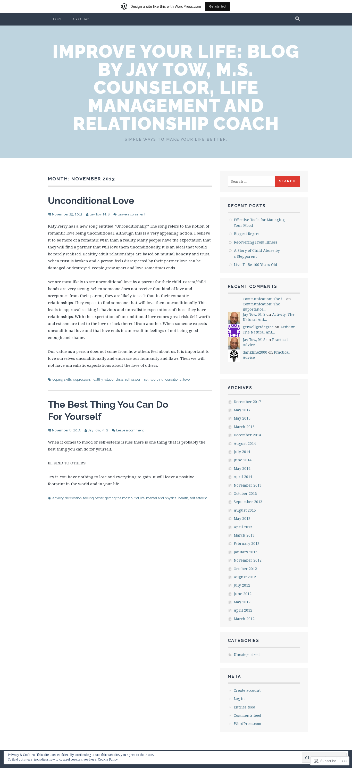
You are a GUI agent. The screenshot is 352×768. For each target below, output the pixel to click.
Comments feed (247, 715)
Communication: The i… (264, 298)
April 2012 (243, 610)
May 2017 (242, 409)
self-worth (152, 379)
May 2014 (242, 468)
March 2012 (244, 618)
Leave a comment (131, 214)
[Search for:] (251, 181)
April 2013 (243, 526)
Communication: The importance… (261, 307)
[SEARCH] (297, 19)
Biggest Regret (246, 233)
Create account (247, 690)
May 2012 (242, 601)
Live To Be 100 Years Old (255, 264)
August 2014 (245, 443)
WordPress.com (247, 723)
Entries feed (244, 707)
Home (57, 19)
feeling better (93, 498)
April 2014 (243, 476)
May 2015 (242, 418)
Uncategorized (247, 654)
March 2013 (244, 535)
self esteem (134, 379)
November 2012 (248, 560)
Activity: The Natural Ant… (269, 329)
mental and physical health (167, 498)
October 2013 (245, 493)
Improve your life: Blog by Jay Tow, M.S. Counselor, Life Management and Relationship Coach (176, 87)
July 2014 (242, 451)
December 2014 (247, 434)
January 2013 (245, 551)
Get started (217, 6)
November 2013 (248, 485)
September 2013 (248, 501)
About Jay (80, 19)
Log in (239, 698)
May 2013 (242, 518)
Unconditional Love (91, 200)
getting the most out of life (125, 498)
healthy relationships (107, 379)
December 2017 (247, 401)
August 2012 (245, 576)
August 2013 (245, 510)
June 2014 (243, 459)
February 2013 (246, 543)
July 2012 (242, 585)
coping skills (62, 379)
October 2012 (245, 568)
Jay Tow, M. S (100, 214)
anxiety (58, 498)
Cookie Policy (108, 759)
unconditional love (175, 379)
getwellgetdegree (258, 326)
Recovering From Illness (256, 242)
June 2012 (243, 593)
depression (81, 379)
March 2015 (244, 426)
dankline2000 (255, 352)
